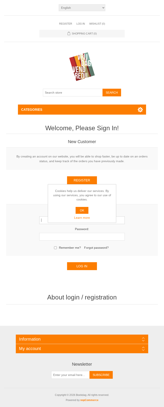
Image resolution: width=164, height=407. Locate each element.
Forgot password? (96, 247)
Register (65, 23)
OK (82, 210)
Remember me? (70, 247)
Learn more (82, 217)
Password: (82, 229)
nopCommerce (89, 400)
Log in (80, 23)
